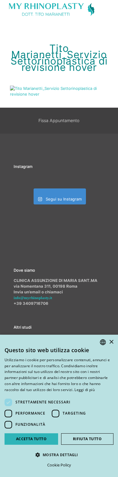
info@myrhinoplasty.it (33, 297)
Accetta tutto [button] (31, 438)
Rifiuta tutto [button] (87, 438)
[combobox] (103, 342)
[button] (59, 454)
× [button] (111, 342)
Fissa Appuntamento (59, 120)
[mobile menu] (110, 9)
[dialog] (59, 406)
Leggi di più (84, 389)
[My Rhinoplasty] (52, 9)
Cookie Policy (59, 465)
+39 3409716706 (31, 303)
